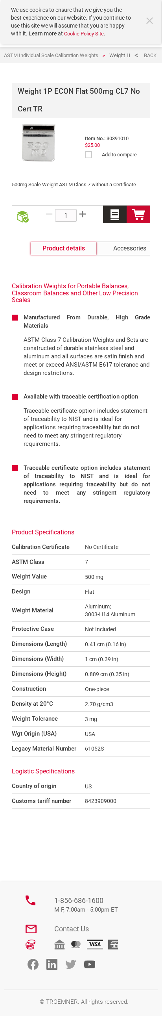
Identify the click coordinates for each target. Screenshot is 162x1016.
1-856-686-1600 (86, 904)
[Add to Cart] (138, 214)
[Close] (150, 21)
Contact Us (71, 929)
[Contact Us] (31, 929)
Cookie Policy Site (84, 34)
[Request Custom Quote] (115, 214)
